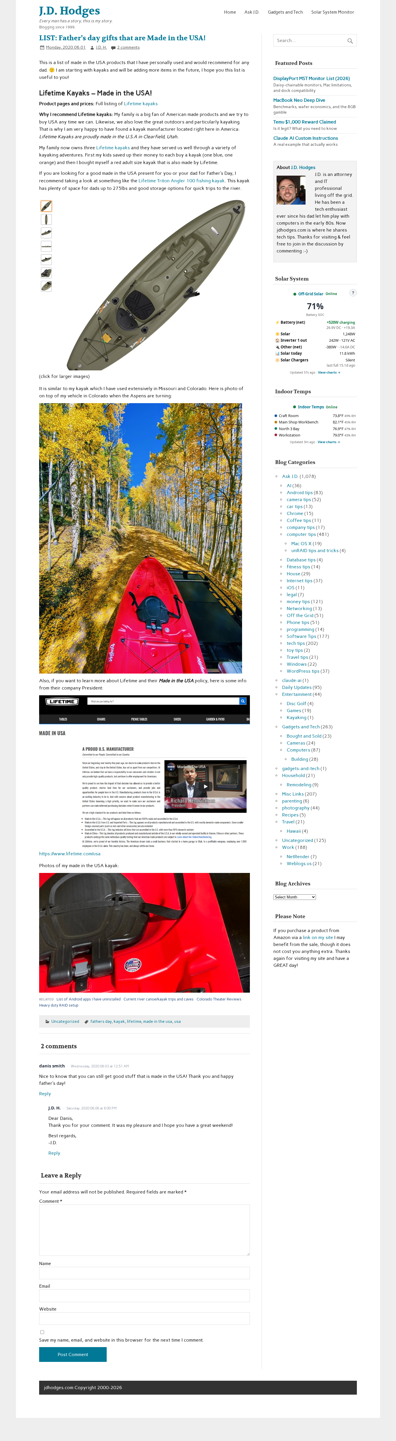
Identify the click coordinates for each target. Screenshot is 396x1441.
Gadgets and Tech (285, 12)
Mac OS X (301, 543)
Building (299, 759)
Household (293, 775)
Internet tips (300, 580)
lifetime (134, 1021)
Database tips (301, 560)
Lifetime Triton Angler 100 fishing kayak (182, 180)
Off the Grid (300, 615)
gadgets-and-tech (300, 768)
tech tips (296, 643)
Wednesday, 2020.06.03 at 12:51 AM (100, 1066)
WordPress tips (303, 671)
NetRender (298, 856)
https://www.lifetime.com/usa (70, 853)
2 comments (128, 47)
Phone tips (298, 622)
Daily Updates (297, 687)
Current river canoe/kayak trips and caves (158, 999)
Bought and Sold (304, 736)
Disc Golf (296, 703)
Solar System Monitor (332, 12)
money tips (298, 601)
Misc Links (293, 794)
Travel (288, 822)
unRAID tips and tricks (315, 550)
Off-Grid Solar (311, 293)
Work (288, 847)
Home (230, 12)
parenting (292, 801)
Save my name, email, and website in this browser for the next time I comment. (121, 1340)
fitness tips (298, 567)
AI (289, 485)
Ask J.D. (251, 12)
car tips (295, 506)
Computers (298, 750)
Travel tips (297, 657)
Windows (297, 664)
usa (177, 1021)
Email (44, 1286)
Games (294, 710)
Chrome (295, 513)
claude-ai (291, 680)
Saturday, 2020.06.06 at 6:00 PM (91, 1108)
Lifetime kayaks (141, 103)
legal (292, 594)
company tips (301, 527)
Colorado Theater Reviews (219, 999)
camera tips (299, 499)
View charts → (329, 372)
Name (45, 1263)
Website (48, 1309)
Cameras (296, 743)
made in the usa (157, 1021)
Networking (299, 608)
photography (296, 808)
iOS (291, 587)
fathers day (101, 1021)
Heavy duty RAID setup (58, 1005)
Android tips (300, 492)
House (293, 573)
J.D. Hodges (303, 167)
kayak (119, 1021)
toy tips (295, 650)
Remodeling (299, 784)
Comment (50, 1201)
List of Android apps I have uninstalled (89, 999)
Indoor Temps (311, 407)
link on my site (318, 937)
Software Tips (301, 636)
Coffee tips (299, 520)
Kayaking (296, 717)
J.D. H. (101, 47)
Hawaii (294, 831)
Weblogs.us (299, 863)
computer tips (301, 534)
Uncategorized (65, 1021)
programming (300, 629)
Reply (45, 1093)
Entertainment (297, 694)
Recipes (290, 815)
